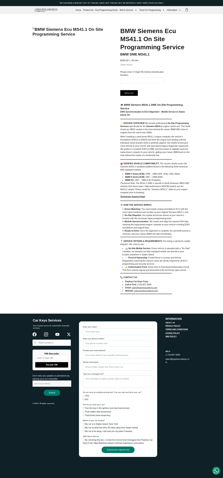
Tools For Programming (150, 10)
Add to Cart (129, 93)
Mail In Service (126, 10)
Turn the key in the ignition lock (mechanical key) (107, 408)
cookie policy (172, 333)
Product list (88, 10)
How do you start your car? (94, 405)
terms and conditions (176, 329)
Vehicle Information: (91, 362)
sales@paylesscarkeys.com (144, 288)
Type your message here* (93, 374)
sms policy (171, 336)
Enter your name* (90, 327)
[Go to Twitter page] (69, 334)
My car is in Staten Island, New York (101, 424)
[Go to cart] (186, 10)
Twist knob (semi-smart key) (97, 415)
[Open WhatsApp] (216, 471)
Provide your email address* (94, 350)
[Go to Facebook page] (35, 334)
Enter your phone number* (94, 339)
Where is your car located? (94, 420)
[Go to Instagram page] (46, 334)
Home (78, 10)
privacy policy (172, 326)
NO (86, 399)
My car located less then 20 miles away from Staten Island (111, 428)
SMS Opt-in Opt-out (91, 436)
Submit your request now (118, 450)
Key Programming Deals (106, 10)
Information (172, 10)
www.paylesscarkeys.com (146, 291)
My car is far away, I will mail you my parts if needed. (109, 431)
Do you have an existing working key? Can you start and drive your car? (112, 392)
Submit (52, 393)
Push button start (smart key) (98, 412)
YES (87, 396)
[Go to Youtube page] (57, 334)
